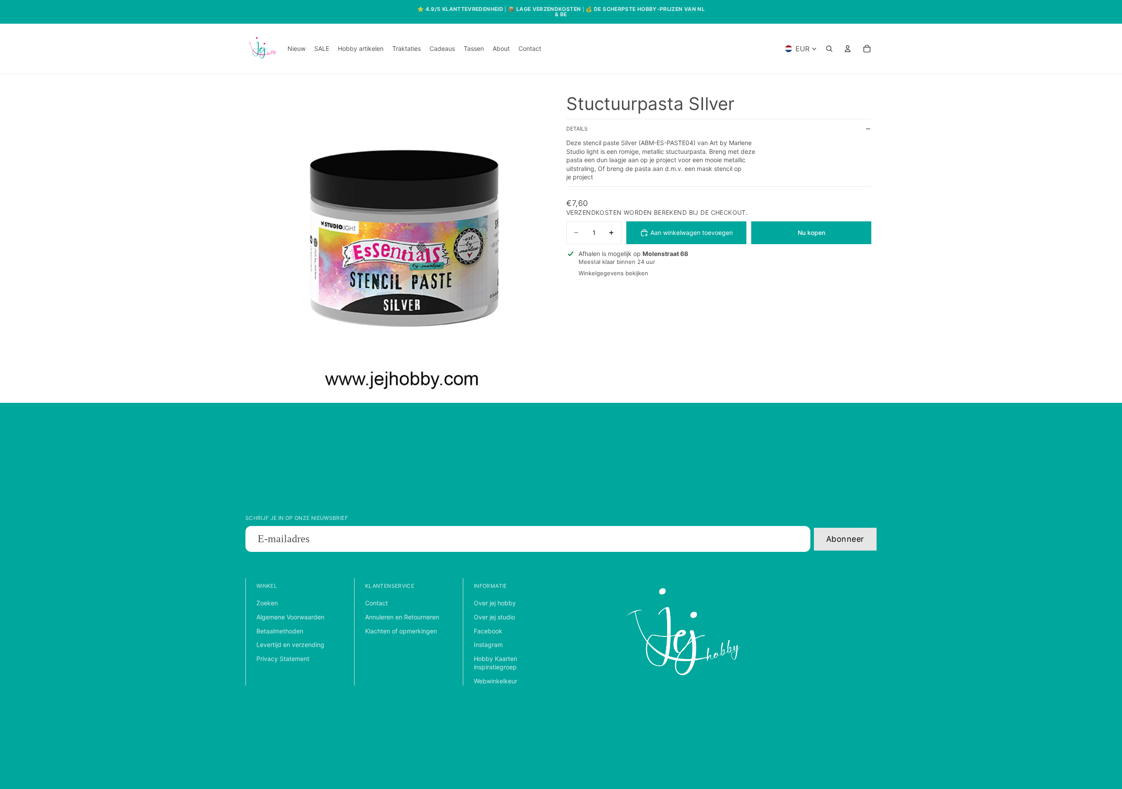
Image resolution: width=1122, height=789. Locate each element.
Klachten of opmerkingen (401, 631)
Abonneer (845, 539)
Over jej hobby (495, 603)
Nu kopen (811, 232)
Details (577, 129)
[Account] (847, 48)
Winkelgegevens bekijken (613, 273)
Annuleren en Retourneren (402, 617)
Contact (376, 603)
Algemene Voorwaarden (290, 617)
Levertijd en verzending (290, 644)
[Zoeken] (829, 48)
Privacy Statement (282, 658)
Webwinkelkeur (495, 681)
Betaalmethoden (279, 631)
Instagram (488, 644)
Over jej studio (494, 617)
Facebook (488, 631)
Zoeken (267, 603)
